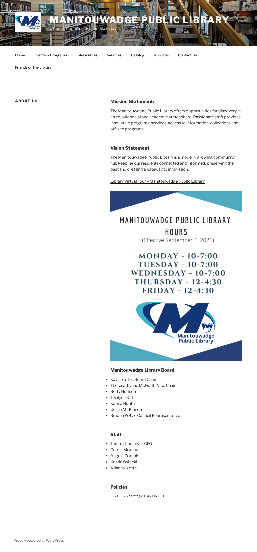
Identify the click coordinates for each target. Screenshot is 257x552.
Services (114, 55)
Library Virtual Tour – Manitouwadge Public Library (157, 181)
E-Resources (86, 55)
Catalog (137, 55)
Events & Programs (50, 55)
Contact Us (187, 55)
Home (20, 55)
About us (161, 55)
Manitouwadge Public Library (140, 19)
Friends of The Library (33, 67)
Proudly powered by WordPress (39, 540)
